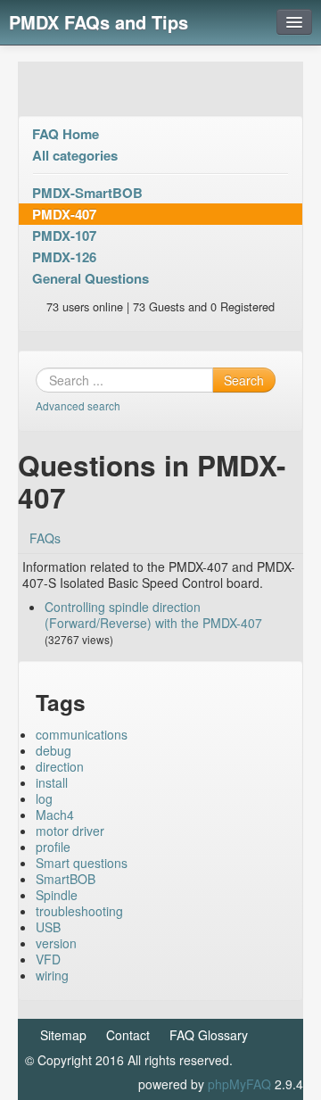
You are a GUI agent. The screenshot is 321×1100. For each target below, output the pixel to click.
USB (48, 927)
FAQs (45, 538)
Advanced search (78, 405)
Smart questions (82, 863)
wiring (52, 975)
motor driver (70, 830)
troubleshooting (79, 911)
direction (60, 766)
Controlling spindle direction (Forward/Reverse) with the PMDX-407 (153, 615)
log (44, 798)
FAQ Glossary (208, 1035)
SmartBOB (65, 879)
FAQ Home (65, 134)
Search (244, 380)
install (52, 782)
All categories (75, 155)
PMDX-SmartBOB (87, 193)
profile (53, 847)
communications (82, 734)
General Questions (90, 278)
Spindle (57, 895)
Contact (128, 1035)
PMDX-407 (64, 214)
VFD (48, 959)
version (56, 943)
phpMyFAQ (239, 1084)
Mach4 (55, 814)
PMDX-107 (64, 235)
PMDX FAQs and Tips (98, 22)
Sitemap (63, 1035)
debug (53, 750)
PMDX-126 (64, 257)
